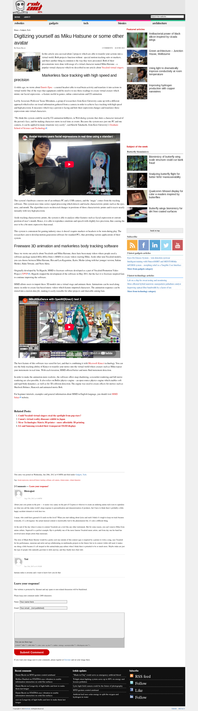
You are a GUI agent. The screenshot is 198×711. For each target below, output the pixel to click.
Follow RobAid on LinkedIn (155, 245)
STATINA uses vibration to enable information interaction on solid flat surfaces (38, 680)
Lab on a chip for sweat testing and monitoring (147, 280)
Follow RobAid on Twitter (166, 245)
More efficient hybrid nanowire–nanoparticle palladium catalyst (154, 283)
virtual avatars (64, 480)
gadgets (53, 23)
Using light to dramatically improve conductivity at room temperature (165, 71)
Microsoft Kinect (96, 363)
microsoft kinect (34, 480)
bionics (122, 23)
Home (16, 30)
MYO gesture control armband (42, 674)
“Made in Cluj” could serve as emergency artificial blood (97, 674)
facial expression (23, 480)
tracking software (45, 480)
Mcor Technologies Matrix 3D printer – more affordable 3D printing (51, 422)
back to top (155, 230)
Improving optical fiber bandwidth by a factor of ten (149, 287)
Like (139, 690)
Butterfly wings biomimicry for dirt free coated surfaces (166, 210)
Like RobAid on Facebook (143, 245)
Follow (141, 683)
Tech (28, 30)
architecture (159, 23)
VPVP (25, 273)
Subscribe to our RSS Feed (132, 245)
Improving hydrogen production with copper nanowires (162, 88)
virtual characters (75, 480)
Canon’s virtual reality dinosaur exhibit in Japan (41, 419)
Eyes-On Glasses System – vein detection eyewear (148, 257)
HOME (17, 17)
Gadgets (23, 30)
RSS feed (143, 676)
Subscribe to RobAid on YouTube (177, 245)
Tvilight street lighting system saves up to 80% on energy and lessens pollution (99, 680)
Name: (16, 601)
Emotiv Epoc (46, 87)
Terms (174, 709)
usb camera (55, 480)
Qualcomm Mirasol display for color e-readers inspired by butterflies (166, 194)
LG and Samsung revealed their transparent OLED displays (47, 426)
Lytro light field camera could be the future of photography (98, 686)
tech (86, 23)
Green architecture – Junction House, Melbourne (166, 52)
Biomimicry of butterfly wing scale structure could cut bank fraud (166, 159)
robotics (19, 23)
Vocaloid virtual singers (113, 67)
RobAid (27, 709)
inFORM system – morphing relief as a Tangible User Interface (154, 265)
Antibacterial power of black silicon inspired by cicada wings (164, 36)
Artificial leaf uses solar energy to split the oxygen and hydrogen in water (96, 695)
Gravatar (67, 659)
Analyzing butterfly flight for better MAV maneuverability (165, 175)
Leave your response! (39, 486)
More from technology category (141, 291)
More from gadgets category (140, 268)
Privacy (181, 709)
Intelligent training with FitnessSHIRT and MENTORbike (152, 261)
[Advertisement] (69, 448)
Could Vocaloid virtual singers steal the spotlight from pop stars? (49, 415)
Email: (17, 608)
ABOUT (27, 17)
